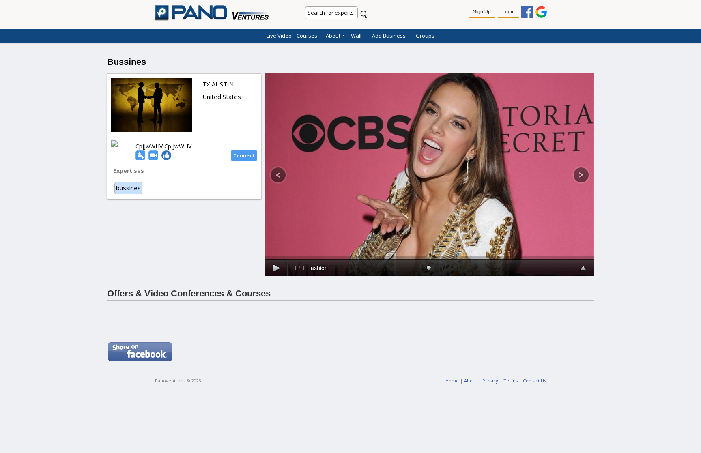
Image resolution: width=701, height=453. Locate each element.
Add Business (389, 35)
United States (221, 96)
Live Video (279, 35)
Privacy (490, 381)
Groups (425, 35)
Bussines (126, 62)
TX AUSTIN (218, 84)
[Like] (166, 154)
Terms (510, 381)
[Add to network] (140, 154)
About (333, 35)
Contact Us (534, 381)
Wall (356, 35)
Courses (307, 35)
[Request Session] (153, 154)
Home (452, 381)
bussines (128, 188)
